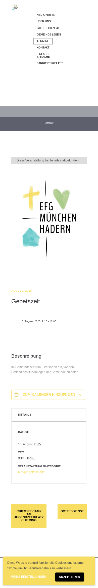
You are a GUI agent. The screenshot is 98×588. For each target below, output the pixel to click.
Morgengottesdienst (31, 472)
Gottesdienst (72, 511)
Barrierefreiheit (50, 63)
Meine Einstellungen (28, 577)
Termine (43, 40)
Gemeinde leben (49, 34)
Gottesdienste (48, 27)
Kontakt (43, 47)
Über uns (44, 21)
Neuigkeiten (46, 14)
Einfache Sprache (43, 55)
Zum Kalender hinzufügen (49, 395)
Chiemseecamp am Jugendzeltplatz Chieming (28, 516)
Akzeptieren (69, 577)
